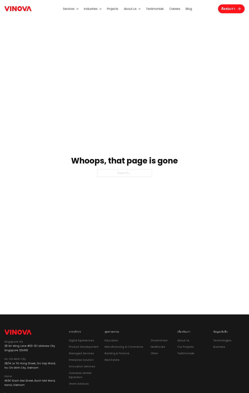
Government (159, 340)
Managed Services (81, 353)
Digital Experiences (81, 340)
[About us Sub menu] (139, 8)
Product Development (83, 347)
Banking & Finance (117, 353)
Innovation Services (82, 366)
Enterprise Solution (81, 360)
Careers (174, 9)
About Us (183, 340)
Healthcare (158, 347)
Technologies (222, 340)
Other (154, 353)
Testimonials (155, 9)
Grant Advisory (79, 384)
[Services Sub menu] (77, 8)
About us (130, 9)
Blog (189, 9)
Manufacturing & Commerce (124, 347)
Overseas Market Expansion (80, 375)
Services (69, 9)
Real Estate (112, 360)
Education (111, 340)
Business (219, 347)
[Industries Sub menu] (100, 8)
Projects (112, 9)
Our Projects (185, 347)
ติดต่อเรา (228, 8)
